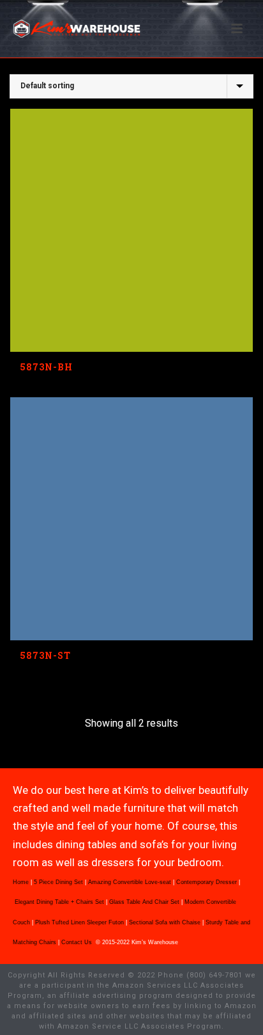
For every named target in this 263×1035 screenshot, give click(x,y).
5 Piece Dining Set (58, 882)
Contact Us (77, 942)
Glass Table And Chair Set (144, 902)
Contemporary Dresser (206, 882)
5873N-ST (45, 655)
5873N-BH (46, 367)
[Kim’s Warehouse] (6, 29)
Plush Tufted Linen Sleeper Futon (79, 922)
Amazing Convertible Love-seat (129, 882)
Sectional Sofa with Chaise (164, 922)
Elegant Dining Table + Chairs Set (59, 902)
